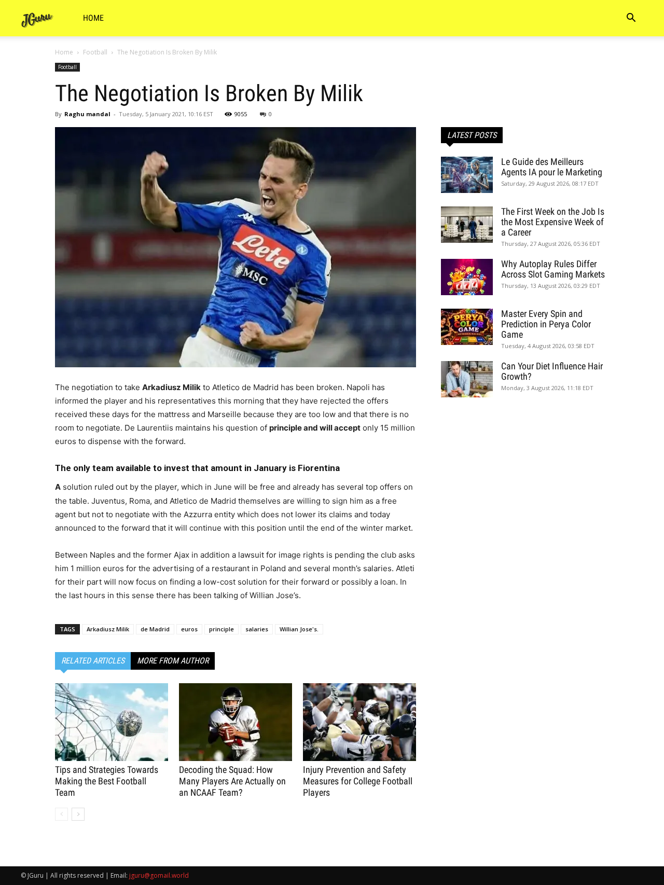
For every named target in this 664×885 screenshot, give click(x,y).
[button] (630, 19)
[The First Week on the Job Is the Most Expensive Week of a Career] (467, 224)
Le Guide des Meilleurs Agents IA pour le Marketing (551, 166)
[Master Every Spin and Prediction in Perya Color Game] (467, 327)
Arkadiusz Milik (108, 629)
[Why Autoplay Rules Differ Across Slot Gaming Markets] (467, 277)
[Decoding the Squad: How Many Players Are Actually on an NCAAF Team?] (235, 722)
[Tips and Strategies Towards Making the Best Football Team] (111, 722)
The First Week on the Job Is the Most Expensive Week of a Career (552, 222)
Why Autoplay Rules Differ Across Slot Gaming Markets (553, 269)
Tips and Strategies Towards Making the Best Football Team (106, 781)
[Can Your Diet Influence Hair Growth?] (467, 379)
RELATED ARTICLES (93, 661)
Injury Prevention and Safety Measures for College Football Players (357, 781)
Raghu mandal (87, 114)
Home (93, 18)
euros (189, 629)
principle (221, 629)
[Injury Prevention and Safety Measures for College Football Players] (359, 722)
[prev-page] (61, 814)
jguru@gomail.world (159, 875)
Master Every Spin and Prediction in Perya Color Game (546, 324)
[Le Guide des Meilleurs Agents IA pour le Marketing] (467, 175)
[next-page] (78, 814)
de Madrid (155, 629)
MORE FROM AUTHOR (173, 661)
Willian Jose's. (299, 629)
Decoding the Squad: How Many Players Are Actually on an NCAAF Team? (232, 781)
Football (95, 52)
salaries (256, 629)
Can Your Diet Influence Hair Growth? (552, 371)
